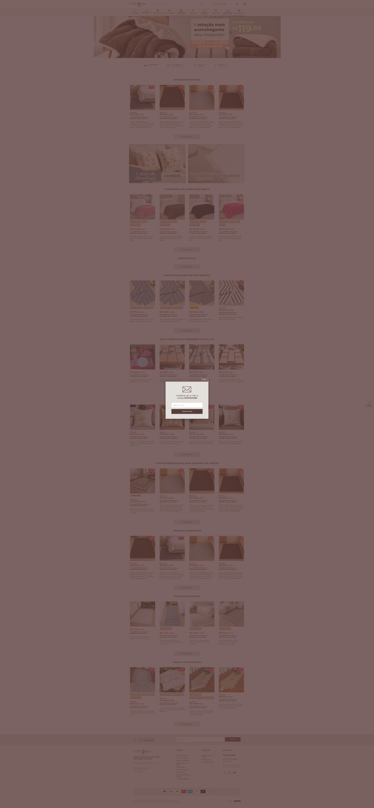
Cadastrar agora (187, 411)
